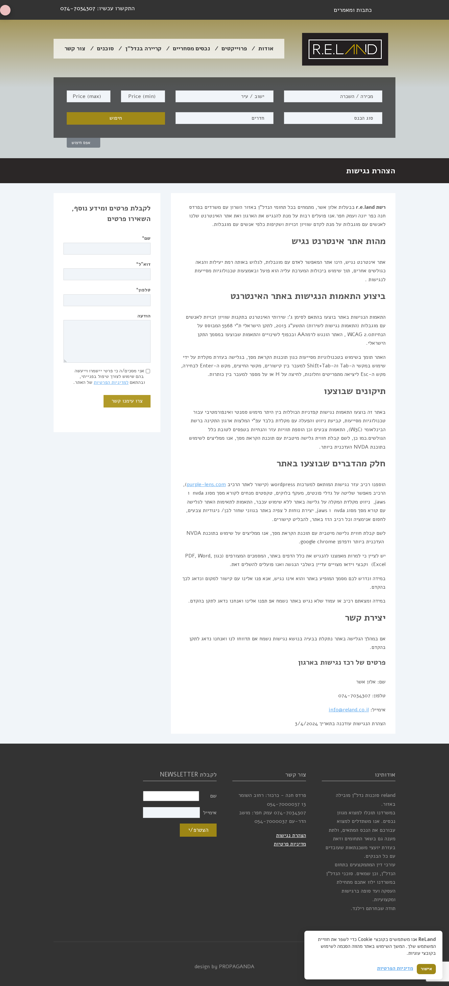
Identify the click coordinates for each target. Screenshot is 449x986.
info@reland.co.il (349, 709)
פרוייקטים (234, 48)
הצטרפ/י (198, 830)
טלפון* (143, 289)
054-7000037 (283, 804)
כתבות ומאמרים (353, 10)
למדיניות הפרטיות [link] (111, 382)
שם (213, 796)
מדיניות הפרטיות (395, 968)
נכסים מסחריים (191, 48)
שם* (146, 238)
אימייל (210, 812)
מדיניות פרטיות (290, 844)
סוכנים (105, 48)
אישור (426, 969)
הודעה (144, 315)
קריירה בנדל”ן (143, 48)
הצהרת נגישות (291, 835)
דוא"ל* (143, 264)
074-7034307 (77, 8)
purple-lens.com (206, 484)
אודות (265, 48)
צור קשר (74, 48)
